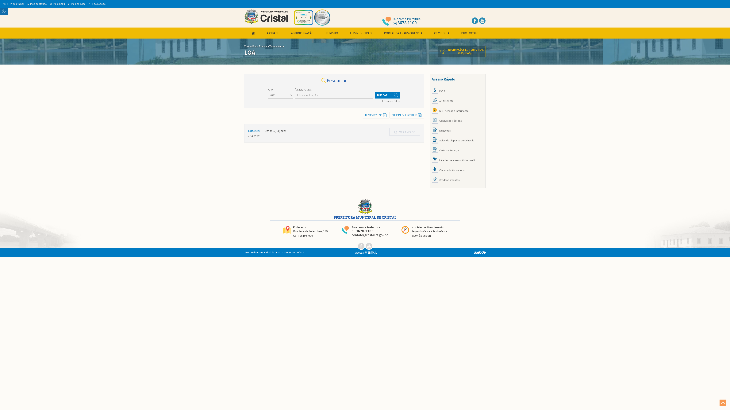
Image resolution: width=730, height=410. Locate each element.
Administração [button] (302, 33)
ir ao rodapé (97, 4)
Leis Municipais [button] (361, 33)
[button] (405, 132)
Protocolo (469, 33)
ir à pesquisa (77, 4)
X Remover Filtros (391, 101)
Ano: (270, 89)
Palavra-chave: (303, 89)
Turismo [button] (331, 33)
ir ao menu (57, 4)
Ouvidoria (441, 33)
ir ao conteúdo (37, 4)
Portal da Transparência (403, 33)
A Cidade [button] (273, 33)
